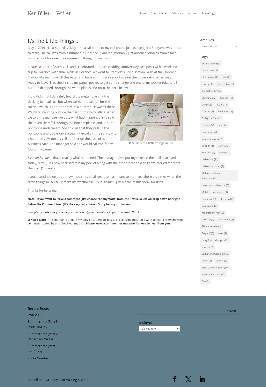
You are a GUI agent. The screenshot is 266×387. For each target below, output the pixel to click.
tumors (221, 260)
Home (142, 13)
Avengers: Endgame (151, 48)
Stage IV (208, 233)
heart (222, 125)
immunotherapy (212, 139)
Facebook (225, 111)
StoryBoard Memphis (215, 240)
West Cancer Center (215, 267)
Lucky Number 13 (40, 358)
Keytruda (208, 152)
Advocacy (178, 13)
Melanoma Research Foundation (213, 176)
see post (146, 67)
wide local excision (213, 274)
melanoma (210, 159)
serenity (208, 219)
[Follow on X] (188, 379)
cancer (207, 84)
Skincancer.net (211, 226)
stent (222, 233)
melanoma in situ (213, 166)
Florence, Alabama (98, 53)
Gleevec (208, 125)
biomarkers (210, 70)
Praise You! (36, 315)
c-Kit (226, 77)
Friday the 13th (211, 118)
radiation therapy (213, 212)
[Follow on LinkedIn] (202, 379)
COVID (222, 104)
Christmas (209, 97)
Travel (206, 13)
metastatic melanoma (215, 185)
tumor (207, 260)
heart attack (210, 132)
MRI (205, 192)
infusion (208, 145)
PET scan (226, 199)
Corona (207, 104)
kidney (224, 152)
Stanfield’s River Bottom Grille (131, 72)
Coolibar (226, 97)
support (208, 247)
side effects (226, 219)
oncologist (220, 192)
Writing (192, 13)
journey (223, 145)
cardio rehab (225, 84)
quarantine (209, 206)
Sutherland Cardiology (215, 253)
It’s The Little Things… (53, 40)
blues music (210, 77)
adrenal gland (211, 63)
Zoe (205, 281)
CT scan (208, 111)
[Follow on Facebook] (175, 379)
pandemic (209, 199)
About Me (157, 13)
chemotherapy (211, 90)
